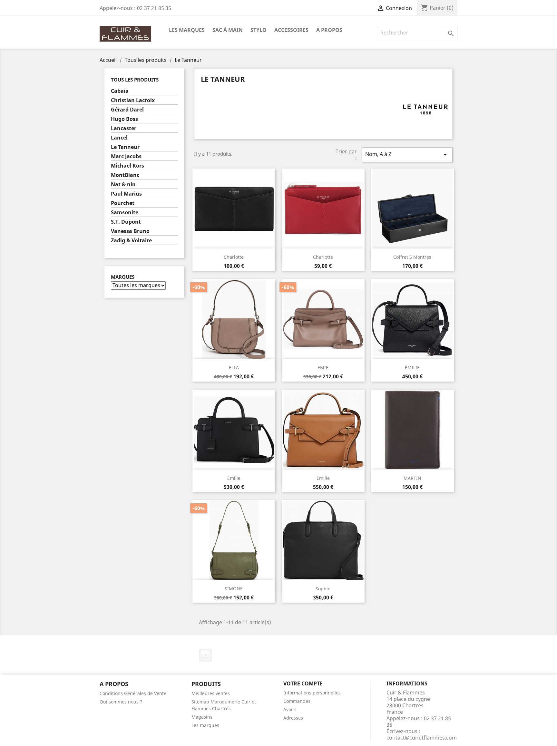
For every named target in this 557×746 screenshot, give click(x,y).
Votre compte (303, 683)
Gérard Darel (127, 109)
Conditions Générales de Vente (133, 693)
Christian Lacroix (133, 100)
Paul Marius (126, 193)
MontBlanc (125, 175)
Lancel (119, 137)
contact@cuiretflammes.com (421, 737)
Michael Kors (127, 165)
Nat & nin (123, 184)
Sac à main (227, 30)
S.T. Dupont (126, 221)
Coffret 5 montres (412, 257)
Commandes (296, 701)
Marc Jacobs (126, 156)
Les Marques (187, 30)
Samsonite (124, 212)
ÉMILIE (412, 367)
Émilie (233, 478)
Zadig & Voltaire (131, 240)
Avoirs (290, 709)
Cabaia (120, 91)
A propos (329, 30)
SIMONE (234, 589)
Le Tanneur (125, 147)
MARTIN (412, 478)
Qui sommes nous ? (121, 702)
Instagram (205, 655)
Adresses (293, 718)
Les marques (205, 725)
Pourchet (122, 203)
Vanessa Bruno (130, 231)
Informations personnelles (312, 693)
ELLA (234, 367)
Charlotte (234, 257)
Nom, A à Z (407, 154)
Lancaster (123, 128)
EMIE (323, 367)
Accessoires (291, 30)
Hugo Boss (124, 119)
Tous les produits (135, 79)
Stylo (258, 30)
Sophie (323, 589)
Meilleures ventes (210, 693)
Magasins (201, 717)
